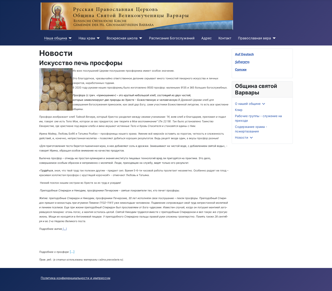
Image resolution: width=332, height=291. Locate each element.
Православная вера (254, 38)
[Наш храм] (97, 38)
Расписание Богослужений (172, 38)
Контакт (224, 38)
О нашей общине (248, 104)
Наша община (55, 38)
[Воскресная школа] (140, 38)
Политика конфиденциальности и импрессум (75, 278)
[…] (64, 228)
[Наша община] (69, 38)
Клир (238, 110)
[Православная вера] (273, 38)
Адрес (206, 38)
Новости (241, 137)
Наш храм (87, 38)
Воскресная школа (122, 38)
